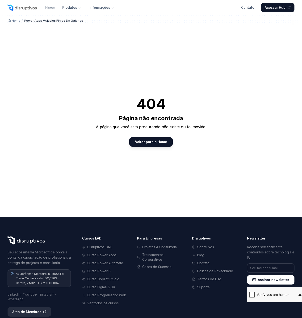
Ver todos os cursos (103, 303)
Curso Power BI (99, 271)
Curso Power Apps (102, 255)
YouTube (30, 294)
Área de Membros (26, 312)
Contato (247, 7)
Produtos (69, 7)
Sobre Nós (205, 247)
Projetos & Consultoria (159, 247)
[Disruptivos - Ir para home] (22, 7)
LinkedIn (14, 294)
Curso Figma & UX (101, 287)
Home (50, 8)
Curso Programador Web (106, 295)
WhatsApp (16, 299)
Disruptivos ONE (99, 247)
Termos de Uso (209, 279)
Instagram (46, 294)
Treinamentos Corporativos (153, 257)
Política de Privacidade (215, 271)
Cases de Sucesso (157, 267)
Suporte (203, 287)
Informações (99, 7)
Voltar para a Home (151, 142)
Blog (200, 255)
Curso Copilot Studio (103, 279)
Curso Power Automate (105, 263)
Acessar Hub (275, 7)
